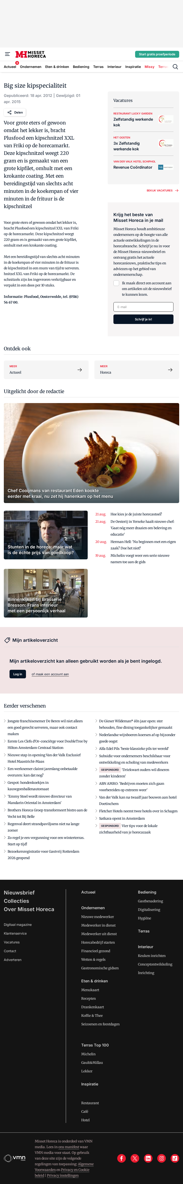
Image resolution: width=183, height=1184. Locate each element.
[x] (135, 1158)
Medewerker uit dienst (99, 934)
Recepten (88, 998)
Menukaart (90, 990)
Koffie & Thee (92, 1015)
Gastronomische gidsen (100, 968)
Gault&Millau (92, 1062)
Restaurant (90, 1103)
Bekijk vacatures (160, 190)
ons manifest (68, 1147)
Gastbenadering (150, 901)
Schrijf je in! (143, 319)
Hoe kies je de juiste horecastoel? (136, 514)
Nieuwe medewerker (97, 917)
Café (84, 1111)
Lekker (86, 1071)
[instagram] (161, 1158)
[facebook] (121, 1158)
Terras (144, 931)
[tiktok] (175, 1158)
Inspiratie (89, 1084)
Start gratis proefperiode (157, 54)
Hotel (85, 1120)
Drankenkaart (92, 1007)
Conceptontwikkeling (155, 964)
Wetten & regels (93, 959)
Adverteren (12, 960)
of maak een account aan (50, 674)
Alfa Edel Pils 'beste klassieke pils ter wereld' (134, 749)
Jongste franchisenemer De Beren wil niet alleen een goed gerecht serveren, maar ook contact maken (45, 727)
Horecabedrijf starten (98, 942)
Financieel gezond (95, 951)
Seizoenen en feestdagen (100, 1024)
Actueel (88, 892)
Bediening (147, 892)
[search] (175, 67)
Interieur (145, 946)
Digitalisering (149, 910)
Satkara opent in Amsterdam (122, 818)
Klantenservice (15, 933)
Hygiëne (144, 918)
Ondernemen (93, 907)
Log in (17, 674)
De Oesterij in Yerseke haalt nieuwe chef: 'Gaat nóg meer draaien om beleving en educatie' (142, 528)
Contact (10, 951)
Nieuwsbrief (19, 892)
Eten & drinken (94, 981)
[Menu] (7, 54)
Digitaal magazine (18, 924)
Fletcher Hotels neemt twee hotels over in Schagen (138, 811)
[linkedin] (148, 1158)
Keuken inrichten (152, 956)
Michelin (88, 1054)
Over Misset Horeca (29, 909)
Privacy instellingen (63, 1175)
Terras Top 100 (95, 1045)
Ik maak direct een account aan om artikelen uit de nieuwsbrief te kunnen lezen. (147, 289)
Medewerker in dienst (98, 925)
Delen (18, 112)
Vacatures (12, 942)
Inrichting (146, 973)
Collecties (16, 901)
